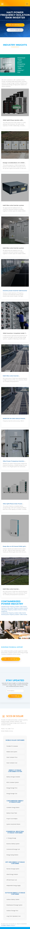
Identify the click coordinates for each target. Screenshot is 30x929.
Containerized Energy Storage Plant (15, 801)
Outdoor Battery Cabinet (12, 899)
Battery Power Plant (11, 813)
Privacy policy (10, 925)
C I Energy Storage (11, 838)
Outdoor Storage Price (12, 910)
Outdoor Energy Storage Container (15, 893)
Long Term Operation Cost (13, 916)
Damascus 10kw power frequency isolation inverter (14, 608)
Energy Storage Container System (15, 770)
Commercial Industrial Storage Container (15, 832)
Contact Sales (14, 29)
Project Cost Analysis (11, 818)
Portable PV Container (12, 746)
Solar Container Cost (11, 763)
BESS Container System (12, 782)
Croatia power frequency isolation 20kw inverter (13, 613)
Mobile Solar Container (15, 740)
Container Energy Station (12, 807)
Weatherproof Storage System (14, 905)
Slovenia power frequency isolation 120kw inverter (14, 614)
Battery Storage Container (13, 777)
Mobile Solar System (11, 751)
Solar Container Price (11, 757)
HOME (2, 20)
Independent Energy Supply (13, 885)
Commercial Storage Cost (13, 849)
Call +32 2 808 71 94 (14, 24)
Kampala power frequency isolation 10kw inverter (14, 606)
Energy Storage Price (11, 788)
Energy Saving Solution (12, 855)
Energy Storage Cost (11, 793)
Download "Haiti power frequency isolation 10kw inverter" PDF (21, 65)
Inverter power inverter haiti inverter (15, 290)
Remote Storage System (12, 869)
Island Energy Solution (12, 874)
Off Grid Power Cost (11, 880)
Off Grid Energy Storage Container (15, 862)
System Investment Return (13, 824)
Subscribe (14, 695)
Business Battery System (12, 843)
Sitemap (3, 925)
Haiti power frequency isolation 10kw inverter (17, 20)
